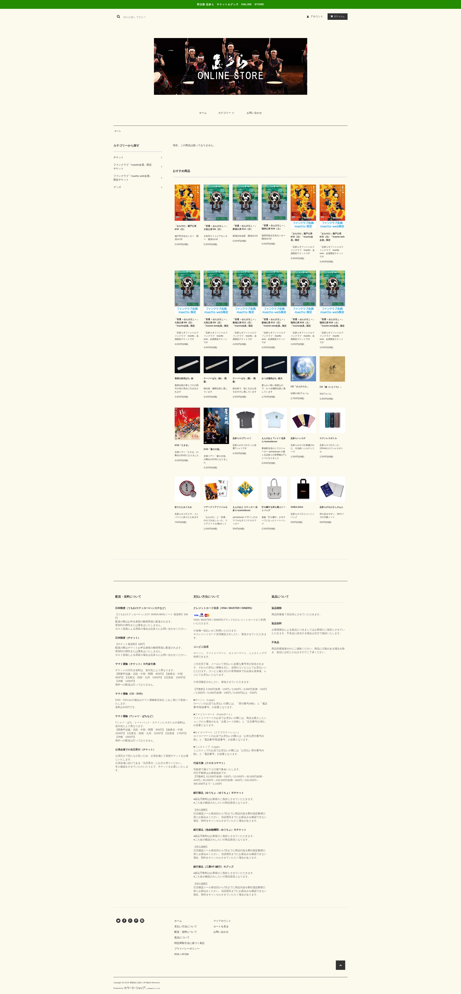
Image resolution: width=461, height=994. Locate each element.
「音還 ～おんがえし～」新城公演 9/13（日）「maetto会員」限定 (245, 322)
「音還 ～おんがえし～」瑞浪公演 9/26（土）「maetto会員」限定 (303, 322)
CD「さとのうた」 (300, 386)
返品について (181, 937)
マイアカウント (222, 920)
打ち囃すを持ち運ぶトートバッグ (273, 509)
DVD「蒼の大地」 (212, 449)
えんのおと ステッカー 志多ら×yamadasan (245, 509)
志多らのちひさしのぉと (331, 507)
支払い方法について (185, 926)
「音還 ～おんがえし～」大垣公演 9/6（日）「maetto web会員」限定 (216, 322)
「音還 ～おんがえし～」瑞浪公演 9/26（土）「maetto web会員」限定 (332, 322)
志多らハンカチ (298, 438)
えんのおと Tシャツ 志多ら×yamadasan (274, 440)
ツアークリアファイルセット (215, 509)
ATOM (185, 954)
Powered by (118, 988)
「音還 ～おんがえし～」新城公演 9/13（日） (245, 227)
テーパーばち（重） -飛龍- (244, 380)
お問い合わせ (254, 112)
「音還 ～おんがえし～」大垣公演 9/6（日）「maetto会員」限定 (187, 322)
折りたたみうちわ (183, 507)
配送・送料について (185, 931)
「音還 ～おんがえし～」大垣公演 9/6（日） (216, 227)
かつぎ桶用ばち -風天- (272, 378)
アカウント (316, 16)
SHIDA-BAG (297, 507)
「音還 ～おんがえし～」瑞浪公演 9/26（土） (274, 227)
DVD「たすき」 (182, 445)
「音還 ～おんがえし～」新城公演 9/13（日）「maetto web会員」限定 (274, 322)
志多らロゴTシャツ (242, 438)
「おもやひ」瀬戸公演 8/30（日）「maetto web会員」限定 (332, 236)
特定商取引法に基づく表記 (189, 943)
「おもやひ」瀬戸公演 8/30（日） (185, 227)
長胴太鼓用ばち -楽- (184, 378)
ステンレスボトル (328, 438)
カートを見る (221, 926)
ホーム (203, 112)
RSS (176, 954)
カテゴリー (224, 112)
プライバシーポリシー (187, 948)
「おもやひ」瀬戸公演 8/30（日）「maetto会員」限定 (302, 236)
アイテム (339, 16)
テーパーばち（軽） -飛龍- (215, 380)
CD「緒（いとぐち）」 (331, 387)
